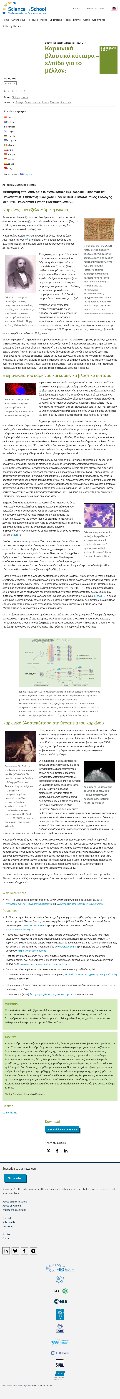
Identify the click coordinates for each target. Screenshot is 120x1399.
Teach (67, 20)
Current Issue (18, 20)
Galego (10, 131)
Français (11, 126)
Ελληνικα (11, 140)
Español (11, 163)
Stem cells (65, 102)
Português (12, 154)
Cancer (28, 102)
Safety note (8, 1222)
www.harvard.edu (65, 946)
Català (9, 117)
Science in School (53, 43)
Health (24, 97)
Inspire (43, 20)
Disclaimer (7, 1226)
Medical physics (40, 102)
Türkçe (10, 168)
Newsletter (91, 8)
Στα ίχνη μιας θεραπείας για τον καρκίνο (51, 994)
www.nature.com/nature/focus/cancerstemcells (45, 964)
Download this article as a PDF (62, 1129)
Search (103, 8)
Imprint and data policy (14, 1209)
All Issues (33, 20)
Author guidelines (11, 26)
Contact (77, 8)
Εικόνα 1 (99, 596)
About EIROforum (12, 1205)
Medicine (54, 102)
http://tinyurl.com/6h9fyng (32, 950)
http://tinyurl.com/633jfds (19, 929)
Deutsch (11, 136)
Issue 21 (80, 43)
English (10, 122)
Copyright (7, 1218)
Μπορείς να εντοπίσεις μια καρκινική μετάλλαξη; (91, 974)
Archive (6, 1234)
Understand (56, 20)
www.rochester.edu (33, 925)
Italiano (10, 145)
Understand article (108, 49)
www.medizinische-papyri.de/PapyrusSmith (80, 904)
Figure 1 (16, 534)
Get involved (98, 20)
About (86, 20)
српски (10, 159)
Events (77, 20)
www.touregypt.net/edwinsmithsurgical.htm (29, 904)
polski (10, 149)
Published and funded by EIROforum (19, 1385)
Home (5, 20)
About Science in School (15, 1201)
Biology (16, 97)
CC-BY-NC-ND (10, 1112)
